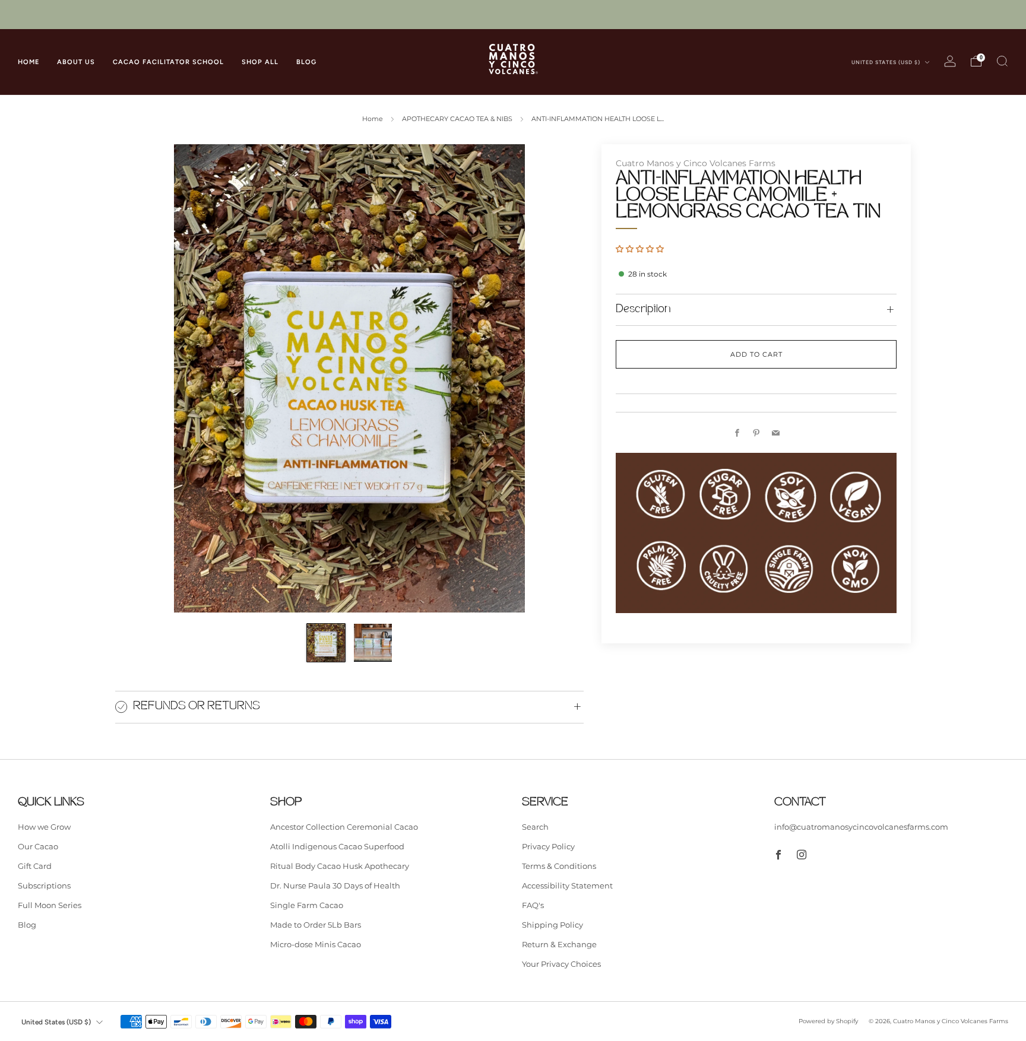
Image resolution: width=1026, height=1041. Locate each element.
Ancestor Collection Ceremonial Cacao (344, 826)
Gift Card (35, 866)
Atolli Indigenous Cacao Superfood (337, 846)
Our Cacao (38, 846)
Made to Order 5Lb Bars (315, 924)
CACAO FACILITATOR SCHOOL (168, 62)
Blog (27, 924)
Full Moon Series (49, 905)
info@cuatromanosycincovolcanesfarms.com (861, 826)
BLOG (306, 62)
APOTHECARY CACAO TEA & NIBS (457, 119)
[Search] (1002, 61)
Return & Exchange (559, 944)
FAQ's (533, 905)
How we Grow (44, 826)
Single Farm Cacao (306, 905)
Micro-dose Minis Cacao (315, 944)
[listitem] (512, 14)
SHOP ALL (260, 62)
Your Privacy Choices (561, 964)
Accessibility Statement (567, 885)
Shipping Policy (552, 924)
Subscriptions (44, 885)
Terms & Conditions (559, 866)
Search (535, 826)
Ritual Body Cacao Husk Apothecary (339, 866)
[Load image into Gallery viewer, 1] (326, 642)
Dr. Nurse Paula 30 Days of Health (335, 885)
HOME (28, 62)
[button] (640, 248)
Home (372, 119)
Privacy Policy (548, 846)
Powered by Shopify (828, 1021)
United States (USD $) (886, 62)
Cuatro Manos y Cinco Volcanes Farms (695, 163)
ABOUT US (76, 62)
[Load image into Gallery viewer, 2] (372, 642)
